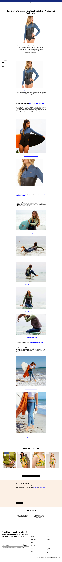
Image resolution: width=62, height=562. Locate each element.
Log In (32, 542)
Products (7, 64)
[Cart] (59, 4)
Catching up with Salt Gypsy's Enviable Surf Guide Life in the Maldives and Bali (39, 516)
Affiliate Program (33, 550)
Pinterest (48, 549)
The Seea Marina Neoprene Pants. (31, 435)
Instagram (48, 548)
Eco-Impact (48, 539)
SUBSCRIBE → (26, 545)
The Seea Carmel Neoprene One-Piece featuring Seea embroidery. (31, 188)
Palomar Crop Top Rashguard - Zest (24, 469)
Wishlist (32, 551)
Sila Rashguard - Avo (9, 469)
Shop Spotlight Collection (31, 475)
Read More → (23, 522)
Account (57, 3)
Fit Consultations (33, 539)
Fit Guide (32, 536)
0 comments (5, 60)
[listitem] (5, 68)
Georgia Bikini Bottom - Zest (52, 469)
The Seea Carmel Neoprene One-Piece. (31, 90)
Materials (48, 536)
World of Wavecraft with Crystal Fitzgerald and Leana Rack (22, 516)
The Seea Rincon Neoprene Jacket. (31, 233)
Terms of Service (42, 487)
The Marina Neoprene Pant (36, 342)
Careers (32, 548)
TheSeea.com (29, 96)
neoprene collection (26, 437)
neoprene (3, 64)
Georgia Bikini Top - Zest (38, 469)
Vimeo (47, 552)
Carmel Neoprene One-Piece (36, 103)
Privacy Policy (35, 487)
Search (53, 3)
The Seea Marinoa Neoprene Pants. (31, 389)
